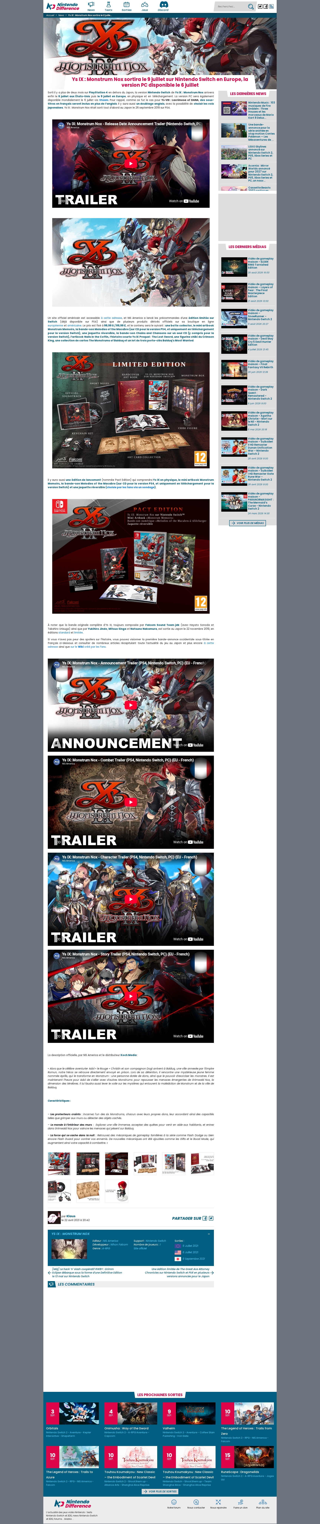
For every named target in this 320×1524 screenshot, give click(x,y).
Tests (109, 10)
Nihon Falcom (119, 1244)
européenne (55, 325)
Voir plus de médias (250, 523)
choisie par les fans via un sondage (130, 487)
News (91, 10)
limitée (78, 632)
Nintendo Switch (156, 1241)
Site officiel (140, 1248)
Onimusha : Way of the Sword (126, 1428)
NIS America (110, 1241)
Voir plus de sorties (162, 1491)
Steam (103, 100)
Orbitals (52, 1428)
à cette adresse (111, 318)
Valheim (169, 1428)
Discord (163, 10)
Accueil (50, 15)
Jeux (144, 10)
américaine (74, 325)
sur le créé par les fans (88, 647)
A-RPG (106, 1248)
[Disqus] (131, 1339)
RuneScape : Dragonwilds (240, 1472)
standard (64, 632)
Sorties (126, 10)
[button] (209, 1234)
